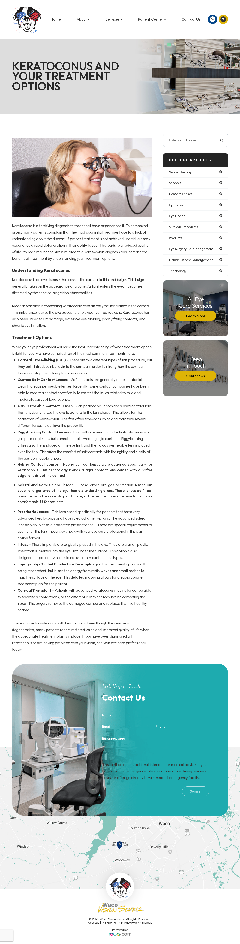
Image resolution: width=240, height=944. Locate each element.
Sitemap (146, 922)
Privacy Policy (130, 922)
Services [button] (112, 19)
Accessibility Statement (103, 922)
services (175, 183)
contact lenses (180, 194)
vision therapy (180, 172)
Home (55, 19)
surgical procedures (183, 227)
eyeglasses (177, 205)
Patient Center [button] (150, 19)
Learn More (195, 315)
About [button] (82, 19)
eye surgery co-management (191, 249)
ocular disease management (191, 260)
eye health (177, 216)
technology (177, 271)
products (175, 238)
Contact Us (191, 19)
